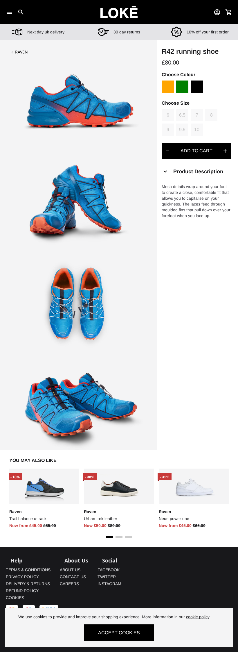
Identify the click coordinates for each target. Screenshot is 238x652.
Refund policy (22, 590)
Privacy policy (22, 576)
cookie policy (197, 617)
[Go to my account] (217, 12)
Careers (69, 583)
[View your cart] (228, 12)
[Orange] (168, 87)
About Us (70, 569)
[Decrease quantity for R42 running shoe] (167, 151)
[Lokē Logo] (119, 12)
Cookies (15, 597)
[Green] (182, 87)
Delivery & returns (28, 583)
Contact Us (73, 576)
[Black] (197, 87)
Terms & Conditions (28, 569)
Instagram (109, 583)
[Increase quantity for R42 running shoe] (225, 151)
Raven (21, 52)
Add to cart (196, 150)
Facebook (109, 569)
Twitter (107, 576)
